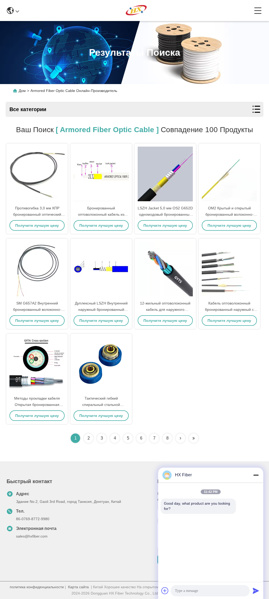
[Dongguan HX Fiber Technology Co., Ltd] (136, 10)
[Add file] (165, 590)
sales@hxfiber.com (32, 536)
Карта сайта (78, 587)
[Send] (256, 590)
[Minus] (256, 475)
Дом (22, 91)
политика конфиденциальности (37, 587)
